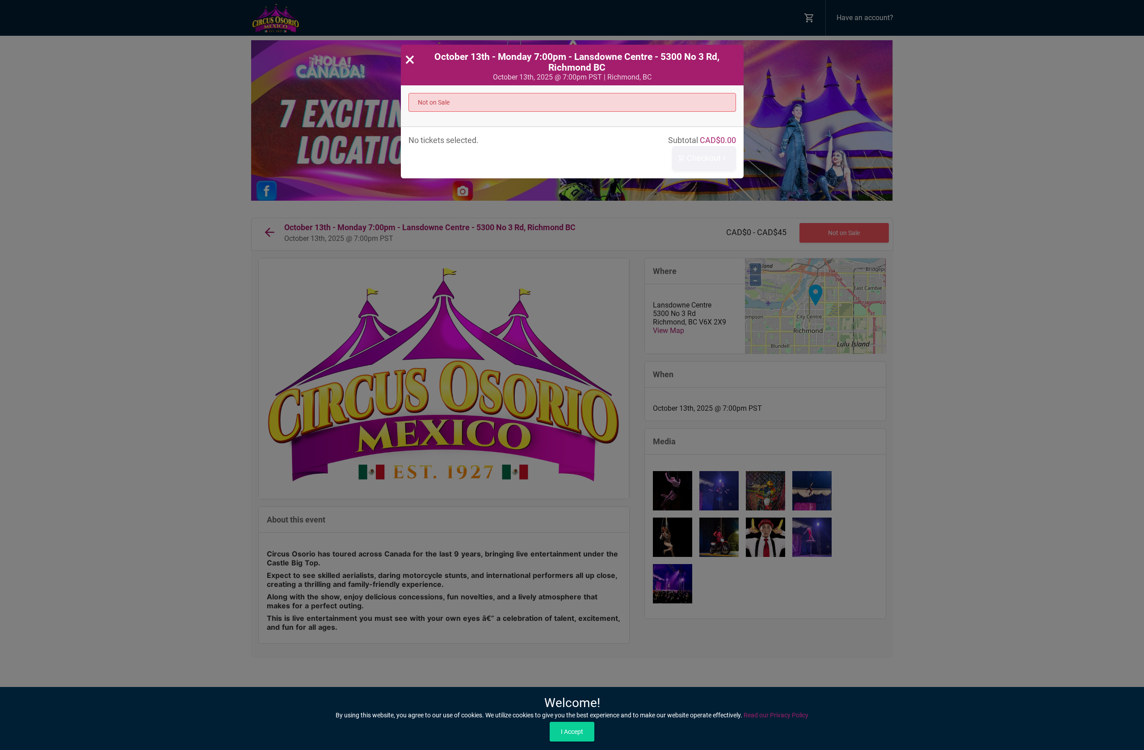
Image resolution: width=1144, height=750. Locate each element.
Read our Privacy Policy (776, 715)
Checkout (703, 158)
